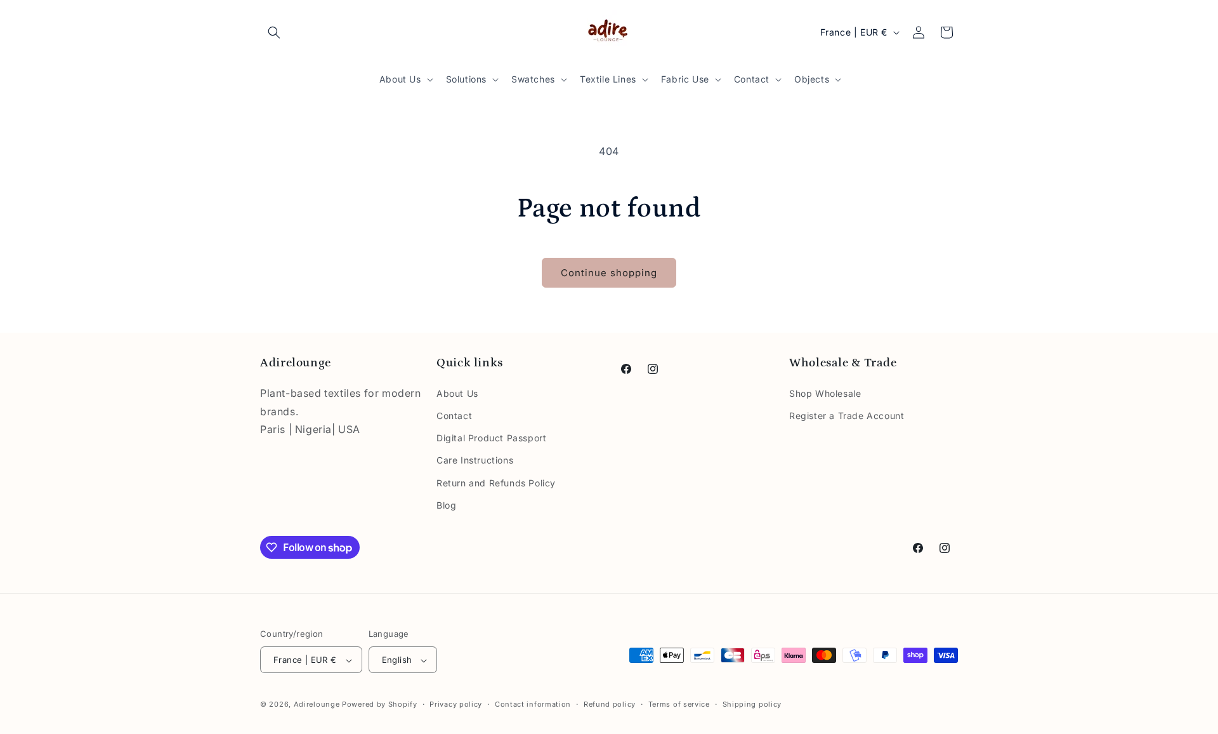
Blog (446, 504)
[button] (274, 32)
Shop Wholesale (825, 392)
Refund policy (610, 704)
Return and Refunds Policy (496, 482)
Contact (454, 415)
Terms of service (679, 704)
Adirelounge (318, 704)
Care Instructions (474, 460)
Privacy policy (455, 704)
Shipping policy (752, 704)
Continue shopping (609, 273)
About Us (457, 392)
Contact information (533, 704)
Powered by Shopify (379, 704)
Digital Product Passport (491, 437)
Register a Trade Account (846, 415)
